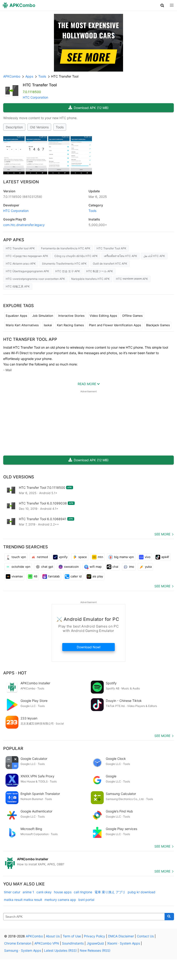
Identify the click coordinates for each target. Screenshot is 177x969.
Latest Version (21, 181)
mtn (100, 557)
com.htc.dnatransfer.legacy (24, 225)
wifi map (96, 566)
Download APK (91, 108)
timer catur (12, 892)
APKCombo (11, 76)
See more (162, 534)
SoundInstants (73, 943)
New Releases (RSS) (95, 950)
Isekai (48, 325)
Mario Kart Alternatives (22, 325)
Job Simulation (42, 315)
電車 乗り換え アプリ (109, 892)
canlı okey (44, 892)
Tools (60, 127)
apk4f (165, 557)
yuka (148, 566)
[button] (162, 5)
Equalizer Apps (16, 315)
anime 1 (28, 892)
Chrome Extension (17, 943)
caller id (76, 576)
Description (14, 127)
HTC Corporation (35, 97)
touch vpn (19, 557)
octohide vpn (21, 566)
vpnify (63, 557)
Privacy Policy (94, 936)
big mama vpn (124, 557)
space (82, 557)
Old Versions (39, 127)
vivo (147, 557)
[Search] (169, 916)
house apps (62, 892)
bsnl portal (86, 900)
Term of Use (72, 936)
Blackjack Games (158, 325)
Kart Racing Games (70, 325)
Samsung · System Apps (22, 950)
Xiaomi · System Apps (123, 943)
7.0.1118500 (22, 197)
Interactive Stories (71, 315)
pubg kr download (141, 892)
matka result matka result (23, 900)
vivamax (17, 576)
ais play (97, 576)
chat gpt (47, 566)
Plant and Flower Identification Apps (115, 325)
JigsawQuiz (95, 943)
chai (115, 566)
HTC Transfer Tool (40, 85)
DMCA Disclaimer (121, 936)
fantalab (54, 576)
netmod (42, 557)
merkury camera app (60, 900)
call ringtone (83, 892)
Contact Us (145, 936)
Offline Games (132, 315)
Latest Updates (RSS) (60, 950)
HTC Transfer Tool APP (30, 339)
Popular (13, 748)
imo (131, 566)
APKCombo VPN (46, 943)
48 (35, 576)
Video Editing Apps (103, 315)
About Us (53, 936)
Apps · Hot (15, 672)
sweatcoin (71, 566)
